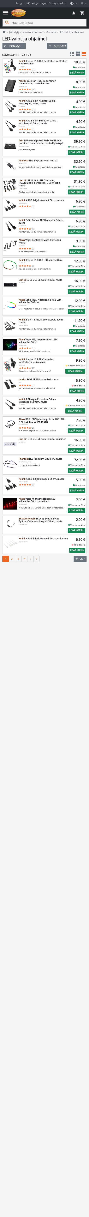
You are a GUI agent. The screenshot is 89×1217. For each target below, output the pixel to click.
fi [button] (82, 3)
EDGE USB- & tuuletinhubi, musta (40, 279)
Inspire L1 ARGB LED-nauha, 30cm (41, 260)
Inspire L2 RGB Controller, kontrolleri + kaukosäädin (36, 360)
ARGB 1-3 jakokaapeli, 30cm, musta (41, 478)
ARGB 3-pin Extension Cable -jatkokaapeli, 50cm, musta (38, 122)
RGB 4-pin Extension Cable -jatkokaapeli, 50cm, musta (37, 400)
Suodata (57, 46)
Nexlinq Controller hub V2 (38, 160)
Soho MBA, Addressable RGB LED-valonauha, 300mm (40, 301)
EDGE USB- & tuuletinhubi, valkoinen (42, 439)
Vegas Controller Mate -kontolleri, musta (40, 241)
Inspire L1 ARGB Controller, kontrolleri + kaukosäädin (43, 62)
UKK (27, 3)
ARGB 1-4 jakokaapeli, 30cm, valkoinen (43, 538)
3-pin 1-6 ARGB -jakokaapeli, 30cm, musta (41, 321)
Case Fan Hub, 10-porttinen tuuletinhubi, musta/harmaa (37, 82)
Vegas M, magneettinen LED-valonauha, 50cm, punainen (37, 500)
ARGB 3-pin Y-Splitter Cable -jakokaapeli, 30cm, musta (37, 102)
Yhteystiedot (57, 3)
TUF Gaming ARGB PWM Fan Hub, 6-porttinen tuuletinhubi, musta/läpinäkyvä (41, 142)
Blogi (19, 3)
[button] (73, 3)
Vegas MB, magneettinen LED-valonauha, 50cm (38, 341)
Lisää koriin (77, 72)
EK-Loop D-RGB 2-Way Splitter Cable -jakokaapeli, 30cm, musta (40, 520)
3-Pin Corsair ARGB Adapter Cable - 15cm (41, 221)
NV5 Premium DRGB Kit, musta (40, 458)
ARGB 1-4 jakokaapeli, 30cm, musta (41, 200)
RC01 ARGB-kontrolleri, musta (39, 379)
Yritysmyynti (39, 3)
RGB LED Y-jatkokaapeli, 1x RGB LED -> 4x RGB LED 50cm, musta (42, 420)
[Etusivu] (18, 13)
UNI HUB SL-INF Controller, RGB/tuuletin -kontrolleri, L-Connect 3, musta (39, 183)
